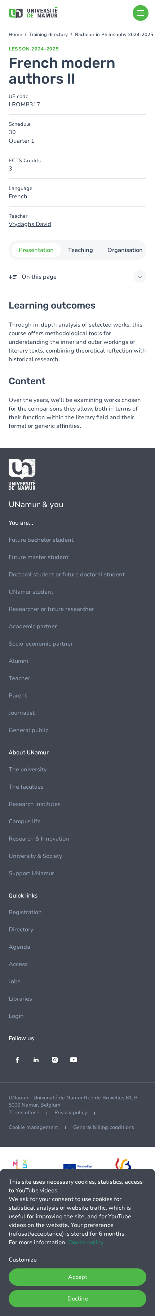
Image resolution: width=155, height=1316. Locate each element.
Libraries (20, 999)
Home (15, 34)
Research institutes (35, 804)
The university (27, 770)
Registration (25, 912)
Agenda (19, 947)
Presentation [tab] (36, 250)
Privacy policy (70, 1112)
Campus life (25, 821)
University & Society (35, 856)
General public (28, 730)
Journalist (22, 713)
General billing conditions (103, 1127)
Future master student (38, 557)
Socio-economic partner (41, 644)
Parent (18, 696)
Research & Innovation (39, 839)
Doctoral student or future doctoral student (67, 575)
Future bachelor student (41, 540)
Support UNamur (31, 873)
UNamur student (31, 592)
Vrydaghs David (30, 224)
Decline (77, 1299)
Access (18, 964)
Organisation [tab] (125, 250)
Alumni (18, 661)
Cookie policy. (86, 1242)
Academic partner (33, 626)
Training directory (48, 34)
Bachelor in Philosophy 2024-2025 (114, 34)
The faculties (26, 787)
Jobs (15, 981)
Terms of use (24, 1112)
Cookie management (33, 1127)
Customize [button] (23, 1260)
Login (16, 1016)
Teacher (19, 678)
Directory (21, 930)
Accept (77, 1277)
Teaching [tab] (80, 250)
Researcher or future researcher (51, 609)
